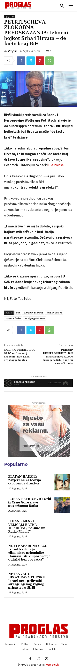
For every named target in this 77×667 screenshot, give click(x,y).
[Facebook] (21, 60)
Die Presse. (56, 165)
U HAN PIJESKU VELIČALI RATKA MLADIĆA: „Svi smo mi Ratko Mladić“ (26, 526)
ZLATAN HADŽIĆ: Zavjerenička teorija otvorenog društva (24, 480)
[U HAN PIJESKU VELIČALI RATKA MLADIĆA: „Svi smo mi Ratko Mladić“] (62, 527)
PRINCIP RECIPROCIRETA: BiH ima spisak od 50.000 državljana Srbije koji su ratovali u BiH (58, 356)
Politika (9, 17)
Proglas (12, 51)
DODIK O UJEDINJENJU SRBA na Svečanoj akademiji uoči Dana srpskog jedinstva (20, 355)
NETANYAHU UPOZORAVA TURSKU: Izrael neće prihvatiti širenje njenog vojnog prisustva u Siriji (27, 581)
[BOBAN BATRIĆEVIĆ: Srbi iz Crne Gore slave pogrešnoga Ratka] (62, 505)
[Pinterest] (40, 60)
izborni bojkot (54, 312)
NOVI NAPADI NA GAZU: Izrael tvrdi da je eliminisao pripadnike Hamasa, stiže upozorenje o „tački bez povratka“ (29, 553)
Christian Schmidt (33, 312)
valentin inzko (13, 318)
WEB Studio (53, 664)
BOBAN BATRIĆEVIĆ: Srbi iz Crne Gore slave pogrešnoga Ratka (29, 502)
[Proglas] (18, 5)
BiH (18, 312)
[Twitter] (30, 60)
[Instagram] (38, 659)
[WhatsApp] (49, 60)
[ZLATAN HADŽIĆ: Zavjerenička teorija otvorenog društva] (62, 482)
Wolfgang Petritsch (35, 318)
